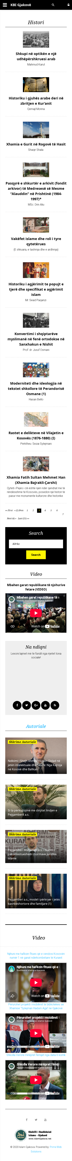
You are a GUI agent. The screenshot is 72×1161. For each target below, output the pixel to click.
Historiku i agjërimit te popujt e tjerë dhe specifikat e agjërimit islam (36, 289)
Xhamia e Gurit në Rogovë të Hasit (36, 144)
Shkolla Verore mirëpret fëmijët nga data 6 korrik (36, 1055)
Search (36, 555)
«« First (9, 510)
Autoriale (36, 726)
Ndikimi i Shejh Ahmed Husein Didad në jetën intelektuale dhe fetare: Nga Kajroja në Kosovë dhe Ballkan (35, 765)
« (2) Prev (18, 510)
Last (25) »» (23, 518)
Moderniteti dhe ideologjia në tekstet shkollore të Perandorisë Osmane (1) (36, 388)
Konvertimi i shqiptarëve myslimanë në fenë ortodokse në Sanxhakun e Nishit (36, 339)
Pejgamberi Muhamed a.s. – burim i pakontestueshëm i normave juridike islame (32, 854)
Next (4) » (11, 518)
